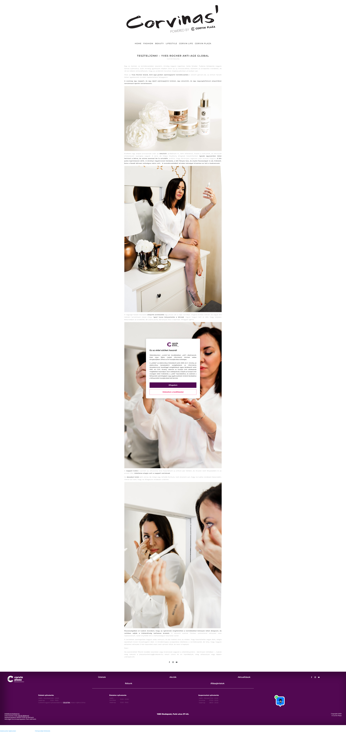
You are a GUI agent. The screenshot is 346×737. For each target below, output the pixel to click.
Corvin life (186, 44)
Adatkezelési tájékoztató (8, 731)
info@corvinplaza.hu (12, 714)
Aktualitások (244, 677)
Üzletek (102, 677)
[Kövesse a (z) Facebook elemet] (169, 662)
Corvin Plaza (203, 44)
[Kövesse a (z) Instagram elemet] (173, 662)
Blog (178, 58)
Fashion (148, 44)
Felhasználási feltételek (42, 731)
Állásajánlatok (217, 683)
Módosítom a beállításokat (173, 392)
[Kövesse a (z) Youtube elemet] (176, 662)
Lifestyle (171, 44)
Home (138, 44)
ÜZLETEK (66, 702)
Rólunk (128, 683)
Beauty (159, 44)
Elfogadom (173, 385)
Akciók (172, 677)
